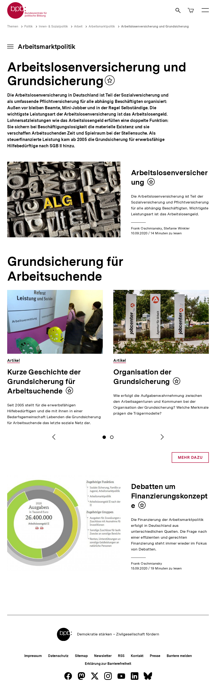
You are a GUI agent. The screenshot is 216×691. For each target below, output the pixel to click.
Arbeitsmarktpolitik (102, 26)
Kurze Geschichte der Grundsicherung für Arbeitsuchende (44, 381)
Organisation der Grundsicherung (142, 376)
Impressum (33, 656)
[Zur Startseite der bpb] (27, 17)
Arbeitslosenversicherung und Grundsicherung (155, 26)
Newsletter (103, 656)
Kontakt (137, 656)
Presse (155, 656)
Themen (12, 26)
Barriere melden (179, 656)
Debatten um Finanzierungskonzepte (169, 496)
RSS (121, 656)
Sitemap (81, 656)
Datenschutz (58, 656)
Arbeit (78, 26)
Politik (28, 26)
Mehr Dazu (190, 457)
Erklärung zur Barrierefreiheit (108, 664)
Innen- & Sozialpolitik (53, 26)
